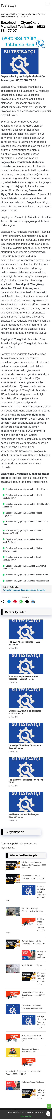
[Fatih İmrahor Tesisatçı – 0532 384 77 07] (26, 776)
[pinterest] (15, 601)
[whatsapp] (21, 601)
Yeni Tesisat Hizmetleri (18, 14)
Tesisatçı (8, 5)
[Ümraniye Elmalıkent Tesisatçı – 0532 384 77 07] (26, 742)
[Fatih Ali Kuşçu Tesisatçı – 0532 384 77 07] (26, 638)
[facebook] (9, 601)
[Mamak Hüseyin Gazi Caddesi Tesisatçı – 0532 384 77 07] (26, 673)
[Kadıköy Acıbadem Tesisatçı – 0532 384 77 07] (26, 811)
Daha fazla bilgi (26, 1116)
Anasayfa (4, 14)
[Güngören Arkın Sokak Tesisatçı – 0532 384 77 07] (26, 707)
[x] (27, 601)
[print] (33, 601)
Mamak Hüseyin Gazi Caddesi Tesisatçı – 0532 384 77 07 (23, 677)
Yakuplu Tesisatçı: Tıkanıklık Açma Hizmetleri (24, 590)
